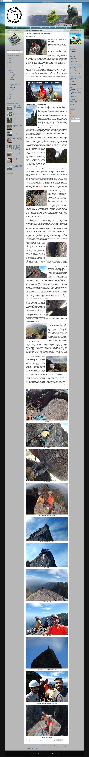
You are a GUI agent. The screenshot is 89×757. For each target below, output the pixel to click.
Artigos (68, 27)
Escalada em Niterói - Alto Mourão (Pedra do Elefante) (17, 139)
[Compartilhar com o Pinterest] (62, 740)
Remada (72, 96)
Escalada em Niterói (74, 73)
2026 (10, 57)
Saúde (71, 98)
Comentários (74, 120)
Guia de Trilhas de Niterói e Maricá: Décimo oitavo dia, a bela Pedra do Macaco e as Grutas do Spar (17, 147)
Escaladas (72, 75)
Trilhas (45, 27)
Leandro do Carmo (75, 111)
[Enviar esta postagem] (55, 740)
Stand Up (72, 99)
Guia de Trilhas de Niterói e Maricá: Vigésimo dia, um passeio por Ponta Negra (16, 160)
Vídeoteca (34, 27)
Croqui (71, 67)
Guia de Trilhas (73, 79)
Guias (71, 81)
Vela (71, 104)
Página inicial (47, 746)
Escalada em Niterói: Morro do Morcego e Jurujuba (17, 153)
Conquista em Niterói (74, 63)
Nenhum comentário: (48, 740)
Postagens (74, 118)
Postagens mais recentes (33, 746)
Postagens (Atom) (33, 748)
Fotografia (63, 27)
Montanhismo (41, 741)
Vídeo (71, 105)
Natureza (72, 87)
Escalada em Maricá (74, 72)
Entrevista (72, 68)
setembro (12, 77)
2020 (10, 67)
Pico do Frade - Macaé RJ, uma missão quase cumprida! (17, 166)
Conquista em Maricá (74, 61)
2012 (10, 99)
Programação (26, 27)
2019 (10, 69)
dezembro (12, 72)
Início (9, 27)
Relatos (13, 27)
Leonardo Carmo (75, 112)
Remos (51, 27)
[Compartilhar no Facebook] (60, 740)
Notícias (19, 27)
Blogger (57, 753)
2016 (10, 93)
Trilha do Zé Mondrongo (15, 133)
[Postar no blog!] (58, 740)
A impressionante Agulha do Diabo (38, 34)
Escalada (40, 27)
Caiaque (72, 58)
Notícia (71, 89)
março (11, 82)
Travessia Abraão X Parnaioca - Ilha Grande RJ (18, 113)
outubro (11, 75)
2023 (10, 62)
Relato (62, 741)
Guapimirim (35, 741)
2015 (10, 94)
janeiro (11, 89)
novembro (12, 74)
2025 (10, 58)
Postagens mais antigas (60, 746)
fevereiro (12, 87)
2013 (10, 98)
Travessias (72, 101)
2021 (10, 65)
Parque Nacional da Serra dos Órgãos (52, 741)
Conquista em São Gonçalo (76, 64)
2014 (10, 96)
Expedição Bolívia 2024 (75, 76)
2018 (10, 70)
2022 (10, 63)
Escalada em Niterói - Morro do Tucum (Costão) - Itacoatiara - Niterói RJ (17, 107)
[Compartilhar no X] (59, 740)
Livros (74, 27)
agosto (11, 79)
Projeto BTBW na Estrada (75, 92)
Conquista (72, 59)
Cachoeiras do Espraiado (16, 119)
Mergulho (57, 27)
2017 (10, 91)
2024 (10, 60)
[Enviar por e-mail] (57, 740)
